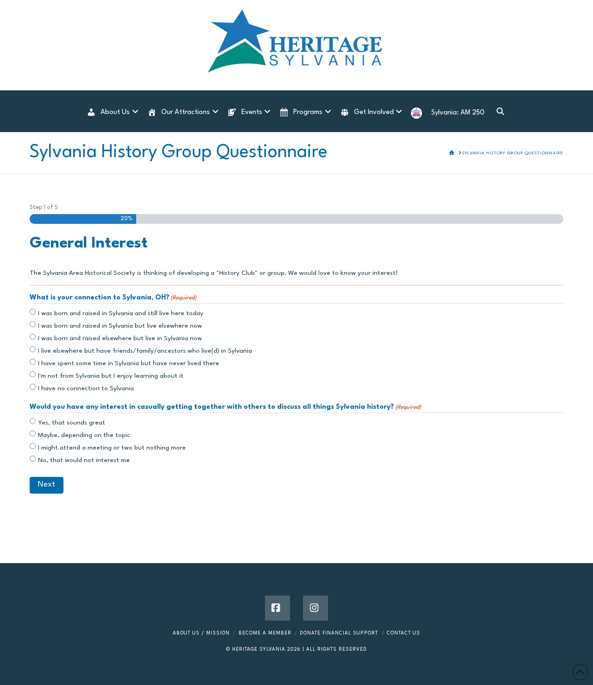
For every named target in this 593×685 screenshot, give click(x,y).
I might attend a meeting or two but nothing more (112, 447)
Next (46, 484)
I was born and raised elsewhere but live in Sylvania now (120, 338)
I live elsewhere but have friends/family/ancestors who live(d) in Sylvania (145, 351)
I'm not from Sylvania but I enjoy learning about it (110, 376)
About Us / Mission (201, 633)
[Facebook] (277, 608)
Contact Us (403, 633)
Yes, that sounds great (71, 422)
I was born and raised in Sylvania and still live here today (120, 313)
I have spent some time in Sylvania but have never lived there (128, 363)
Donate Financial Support (339, 633)
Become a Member (265, 633)
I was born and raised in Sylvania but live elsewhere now (120, 326)
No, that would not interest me (84, 460)
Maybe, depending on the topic (84, 435)
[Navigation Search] (500, 111)
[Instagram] (315, 608)
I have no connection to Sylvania (86, 388)
